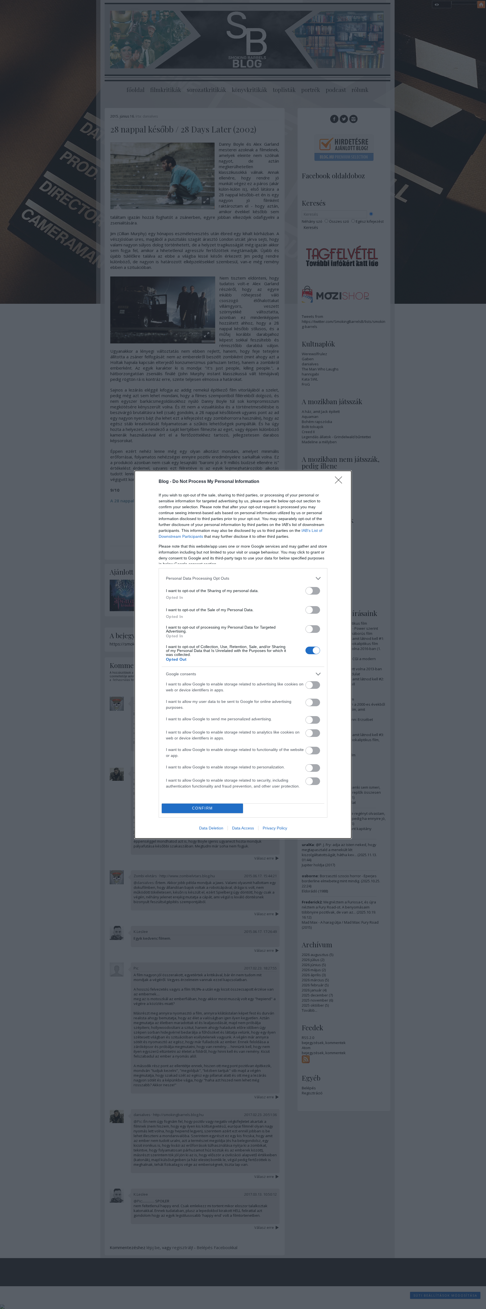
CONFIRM (202, 808)
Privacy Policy (275, 828)
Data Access (243, 828)
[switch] (312, 591)
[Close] (340, 481)
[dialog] (243, 654)
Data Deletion (211, 828)
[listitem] (243, 578)
